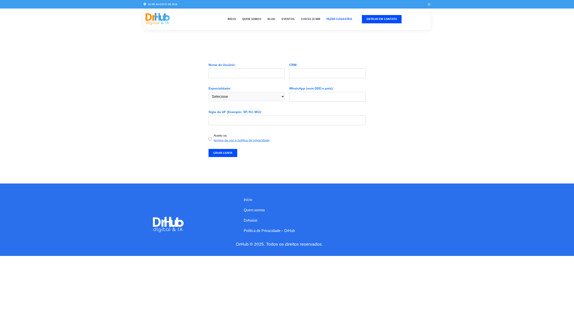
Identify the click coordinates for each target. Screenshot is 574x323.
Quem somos (251, 19)
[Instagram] (429, 4)
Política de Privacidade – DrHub (269, 231)
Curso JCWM (310, 19)
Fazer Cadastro (339, 19)
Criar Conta (223, 153)
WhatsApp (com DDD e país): (311, 88)
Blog (271, 19)
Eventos (288, 19)
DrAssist (250, 220)
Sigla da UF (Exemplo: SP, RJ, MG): (235, 112)
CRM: (293, 65)
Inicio (232, 19)
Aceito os (242, 138)
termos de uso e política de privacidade (242, 140)
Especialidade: (220, 88)
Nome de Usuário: (222, 65)
